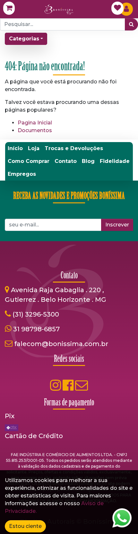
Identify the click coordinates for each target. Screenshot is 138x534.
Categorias (24, 39)
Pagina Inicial (35, 123)
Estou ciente (25, 526)
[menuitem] (15, 148)
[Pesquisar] (131, 24)
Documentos (35, 130)
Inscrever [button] (117, 225)
